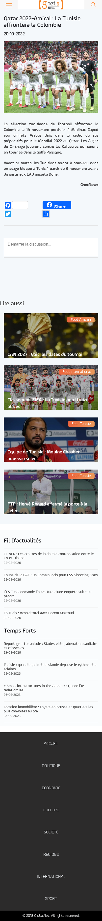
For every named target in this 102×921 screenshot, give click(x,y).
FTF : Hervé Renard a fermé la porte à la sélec (47, 507)
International (51, 877)
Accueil (51, 744)
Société (51, 832)
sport (51, 899)
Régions (51, 855)
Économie (51, 788)
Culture (51, 810)
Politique (51, 766)
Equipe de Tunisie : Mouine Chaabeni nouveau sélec (44, 455)
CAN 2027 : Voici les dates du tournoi (44, 354)
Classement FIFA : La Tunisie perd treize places (48, 403)
